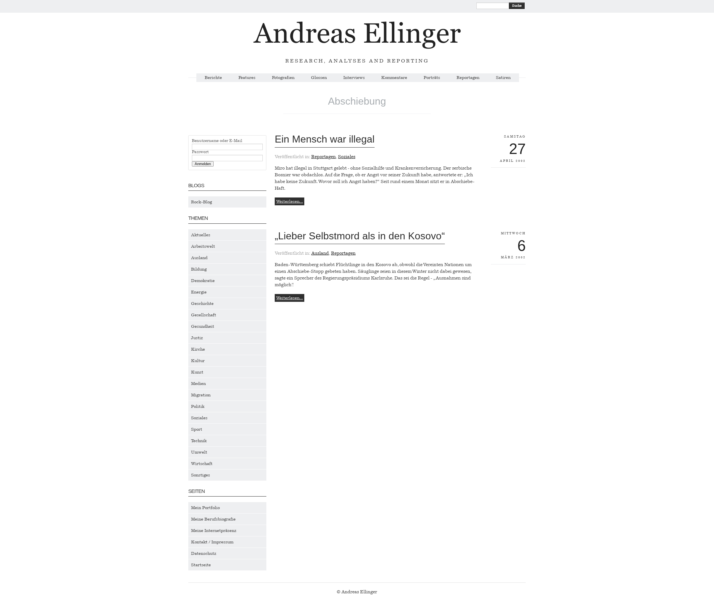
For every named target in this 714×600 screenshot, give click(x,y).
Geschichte (202, 303)
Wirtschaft (202, 463)
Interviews (354, 78)
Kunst (197, 372)
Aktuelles (200, 234)
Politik (197, 406)
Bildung (199, 269)
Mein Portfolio (205, 507)
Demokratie (203, 280)
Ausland (199, 257)
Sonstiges (200, 475)
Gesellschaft (203, 314)
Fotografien (283, 78)
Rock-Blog (201, 201)
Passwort (200, 152)
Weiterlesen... (289, 201)
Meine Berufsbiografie (213, 519)
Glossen (319, 78)
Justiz (197, 337)
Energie (199, 292)
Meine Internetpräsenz (214, 530)
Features (246, 78)
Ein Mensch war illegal (325, 139)
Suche (517, 6)
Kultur (198, 360)
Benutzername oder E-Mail (217, 141)
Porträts (432, 78)
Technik (199, 440)
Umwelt (199, 452)
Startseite (201, 564)
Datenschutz (203, 553)
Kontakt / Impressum (212, 541)
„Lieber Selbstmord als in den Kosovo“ (360, 236)
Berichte (213, 78)
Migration (201, 394)
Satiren (503, 78)
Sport (196, 429)
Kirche (198, 349)
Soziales (199, 417)
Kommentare (394, 78)
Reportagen (468, 78)
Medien (198, 383)
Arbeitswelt (203, 246)
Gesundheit (202, 326)
